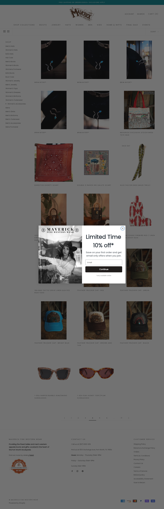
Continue (103, 269)
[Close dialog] (123, 228)
